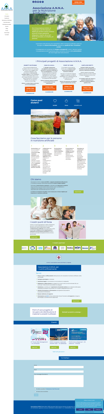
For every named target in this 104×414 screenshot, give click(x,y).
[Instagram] (40, 2)
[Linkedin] (33, 2)
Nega (89, 409)
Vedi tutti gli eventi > (59, 351)
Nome (35, 365)
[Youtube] (38, 2)
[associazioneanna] (7, 6)
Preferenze (98, 409)
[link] (55, 100)
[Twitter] (43, 2)
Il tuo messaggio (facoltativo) (41, 374)
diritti (47, 296)
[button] (101, 400)
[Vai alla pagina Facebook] (36, 2)
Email (35, 369)
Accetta (80, 409)
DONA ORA (78, 2)
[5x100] (66, 100)
